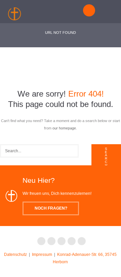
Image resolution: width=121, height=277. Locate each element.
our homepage (64, 128)
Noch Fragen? (51, 208)
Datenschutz (15, 254)
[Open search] (90, 10)
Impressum (42, 254)
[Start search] (106, 158)
